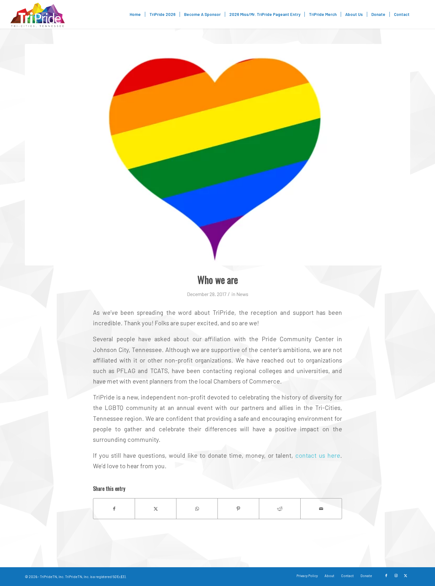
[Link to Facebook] (386, 575)
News (242, 294)
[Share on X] (155, 508)
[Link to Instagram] (396, 575)
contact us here (317, 455)
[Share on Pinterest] (238, 508)
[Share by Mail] (321, 508)
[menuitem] (135, 14)
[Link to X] (405, 575)
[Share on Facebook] (114, 508)
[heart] (217, 154)
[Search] (420, 14)
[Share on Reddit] (279, 508)
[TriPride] (37, 14)
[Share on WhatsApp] (197, 508)
